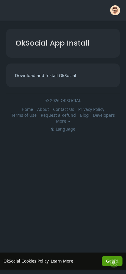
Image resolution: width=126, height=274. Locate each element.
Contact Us (63, 109)
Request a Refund (58, 115)
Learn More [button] (62, 261)
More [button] (61, 121)
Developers (104, 115)
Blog (84, 115)
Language (65, 129)
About (43, 109)
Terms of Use (24, 115)
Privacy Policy (91, 109)
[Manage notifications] (113, 262)
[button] (115, 10)
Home (27, 109)
